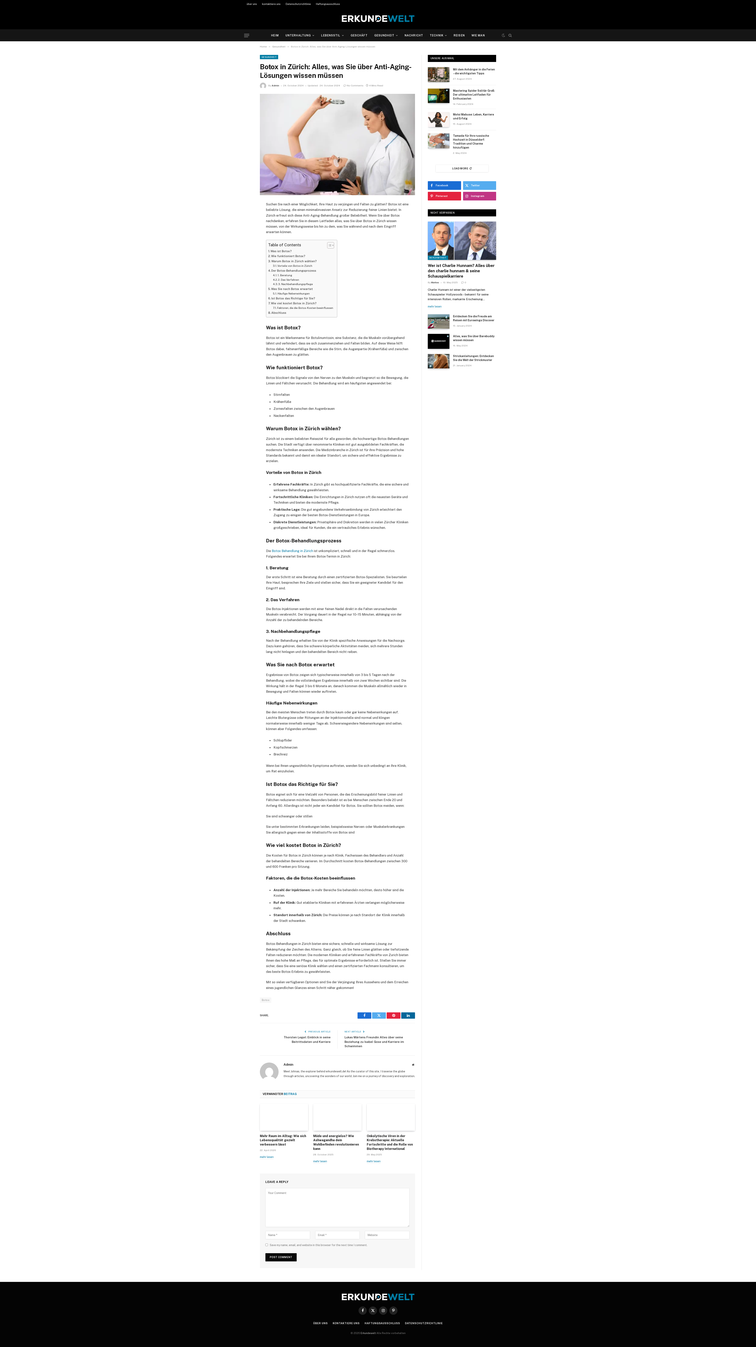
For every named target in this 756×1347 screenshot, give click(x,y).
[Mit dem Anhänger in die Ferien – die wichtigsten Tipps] (438, 74)
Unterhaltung (298, 35)
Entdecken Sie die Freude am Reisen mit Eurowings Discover (473, 318)
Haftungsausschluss (328, 4)
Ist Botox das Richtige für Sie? (293, 298)
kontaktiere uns (271, 4)
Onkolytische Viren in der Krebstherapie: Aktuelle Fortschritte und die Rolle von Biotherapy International (390, 1142)
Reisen (459, 35)
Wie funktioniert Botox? (288, 256)
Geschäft (359, 35)
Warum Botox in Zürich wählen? (294, 261)
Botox (265, 1000)
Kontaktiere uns (346, 1323)
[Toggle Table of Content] (328, 245)
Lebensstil (330, 35)
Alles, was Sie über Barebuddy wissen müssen (474, 338)
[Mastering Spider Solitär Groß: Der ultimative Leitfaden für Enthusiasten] (438, 95)
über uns (252, 4)
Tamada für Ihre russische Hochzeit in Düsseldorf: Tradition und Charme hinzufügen (471, 141)
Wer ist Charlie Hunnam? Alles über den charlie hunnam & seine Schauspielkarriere (461, 271)
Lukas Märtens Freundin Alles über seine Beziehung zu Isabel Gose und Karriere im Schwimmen (374, 1042)
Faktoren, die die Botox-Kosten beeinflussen (305, 307)
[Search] (510, 35)
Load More (460, 168)
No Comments (355, 85)
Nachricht (414, 35)
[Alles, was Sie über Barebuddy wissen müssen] (438, 341)
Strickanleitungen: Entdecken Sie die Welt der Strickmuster (473, 358)
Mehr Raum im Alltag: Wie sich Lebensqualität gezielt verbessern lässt (283, 1140)
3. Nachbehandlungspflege (295, 284)
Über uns (320, 1323)
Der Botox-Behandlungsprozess (293, 270)
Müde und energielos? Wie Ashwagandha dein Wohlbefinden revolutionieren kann (336, 1142)
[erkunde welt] (378, 18)
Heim (275, 35)
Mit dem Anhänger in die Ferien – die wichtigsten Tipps (474, 71)
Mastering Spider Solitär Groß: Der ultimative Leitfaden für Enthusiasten (474, 94)
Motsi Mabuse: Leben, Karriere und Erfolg (473, 116)
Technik (436, 35)
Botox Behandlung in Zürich (292, 551)
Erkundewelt (368, 1333)
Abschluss (278, 312)
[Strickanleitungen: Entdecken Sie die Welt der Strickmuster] (438, 361)
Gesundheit (384, 35)
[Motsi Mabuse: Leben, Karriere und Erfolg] (438, 119)
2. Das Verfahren (288, 279)
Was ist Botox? (281, 251)
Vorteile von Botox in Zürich (294, 265)
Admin (275, 85)
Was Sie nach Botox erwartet (292, 289)
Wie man (478, 35)
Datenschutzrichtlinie (298, 4)
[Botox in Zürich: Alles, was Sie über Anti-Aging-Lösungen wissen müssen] (337, 144)
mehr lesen (267, 1157)
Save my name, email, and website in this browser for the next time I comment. (318, 1245)
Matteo (435, 282)
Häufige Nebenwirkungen (293, 293)
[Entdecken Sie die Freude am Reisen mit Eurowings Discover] (438, 321)
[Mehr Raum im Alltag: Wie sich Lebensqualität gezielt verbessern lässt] (284, 1117)
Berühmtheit (438, 258)
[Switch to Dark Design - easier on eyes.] (503, 35)
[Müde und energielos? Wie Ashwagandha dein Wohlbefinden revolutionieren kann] (337, 1117)
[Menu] (246, 35)
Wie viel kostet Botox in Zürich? (293, 303)
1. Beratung (285, 275)
